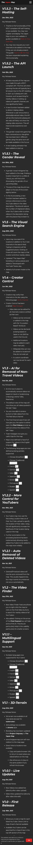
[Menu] (30, 2)
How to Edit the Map (21, 53)
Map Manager (18, 306)
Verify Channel (23, 300)
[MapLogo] (8, 2)
